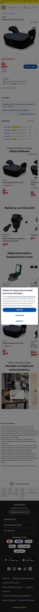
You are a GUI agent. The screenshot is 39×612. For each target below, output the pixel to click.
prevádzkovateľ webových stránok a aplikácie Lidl (21, 296)
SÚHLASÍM (19, 310)
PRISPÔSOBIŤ (19, 315)
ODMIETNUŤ (19, 321)
